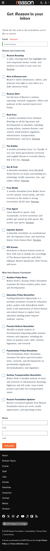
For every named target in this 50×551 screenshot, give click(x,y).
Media (5, 503)
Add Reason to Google (16, 523)
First (4, 427)
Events (5, 466)
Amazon (6, 508)
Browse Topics (9, 460)
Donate (5, 482)
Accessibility (30, 531)
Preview (11, 69)
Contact (5, 498)
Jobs (4, 476)
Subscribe (9, 445)
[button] (47, 2)
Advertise (6, 487)
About (5, 455)
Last (4, 438)
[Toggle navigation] (3, 3)
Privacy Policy (42, 531)
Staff (4, 471)
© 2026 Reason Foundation (13, 531)
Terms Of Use (9, 534)
